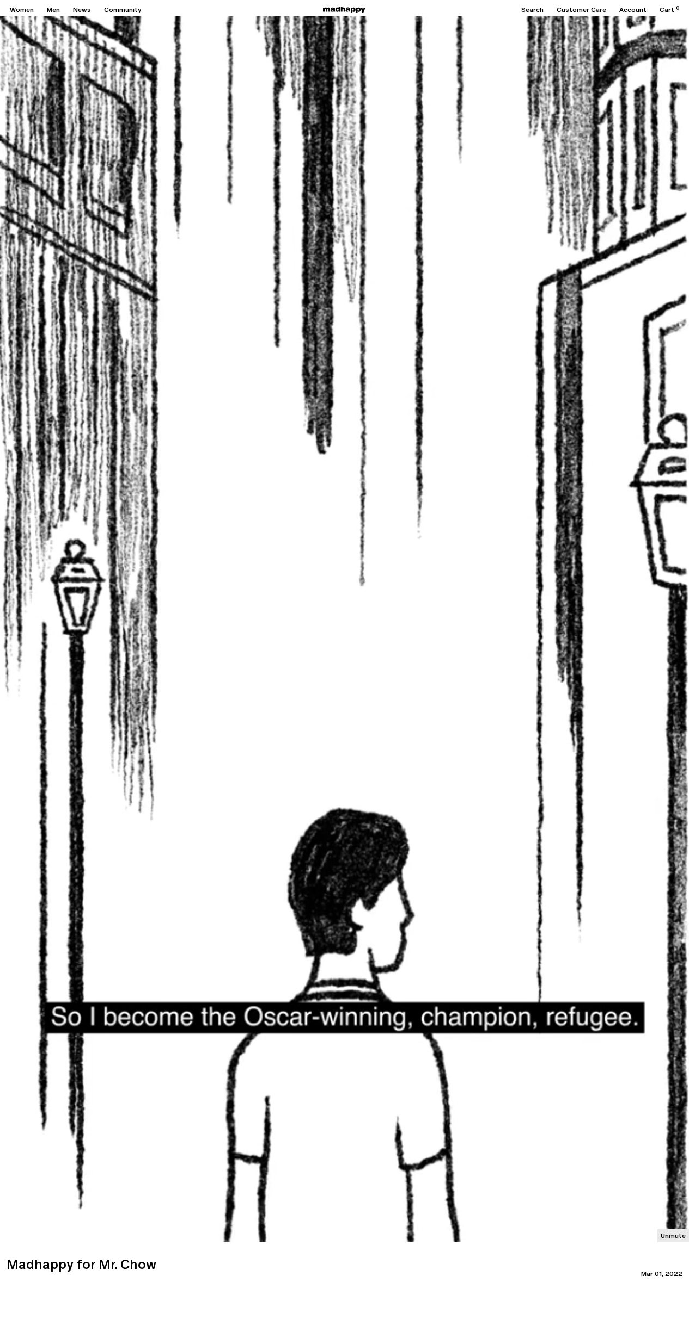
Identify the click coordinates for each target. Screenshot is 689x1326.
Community (122, 10)
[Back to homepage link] (344, 10)
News (82, 10)
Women (22, 10)
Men (53, 10)
